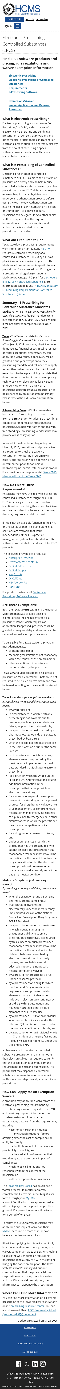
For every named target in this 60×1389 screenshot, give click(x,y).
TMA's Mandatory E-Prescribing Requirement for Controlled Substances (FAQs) (30, 290)
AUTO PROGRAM (30, 1352)
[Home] (22, 9)
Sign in (8, 26)
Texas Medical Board (20, 1186)
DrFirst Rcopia (17, 570)
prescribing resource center (27, 1306)
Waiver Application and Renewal (29, 105)
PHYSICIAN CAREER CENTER (30, 1343)
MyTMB (30, 1198)
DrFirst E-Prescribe (20, 566)
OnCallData (15, 578)
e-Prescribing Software (23, 92)
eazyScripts (15, 574)
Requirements (18, 88)
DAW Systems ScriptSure (24, 562)
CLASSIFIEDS (30, 1327)
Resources (15, 109)
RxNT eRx (14, 586)
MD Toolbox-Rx (18, 582)
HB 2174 (45, 248)
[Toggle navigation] (17, 26)
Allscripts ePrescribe (21, 558)
